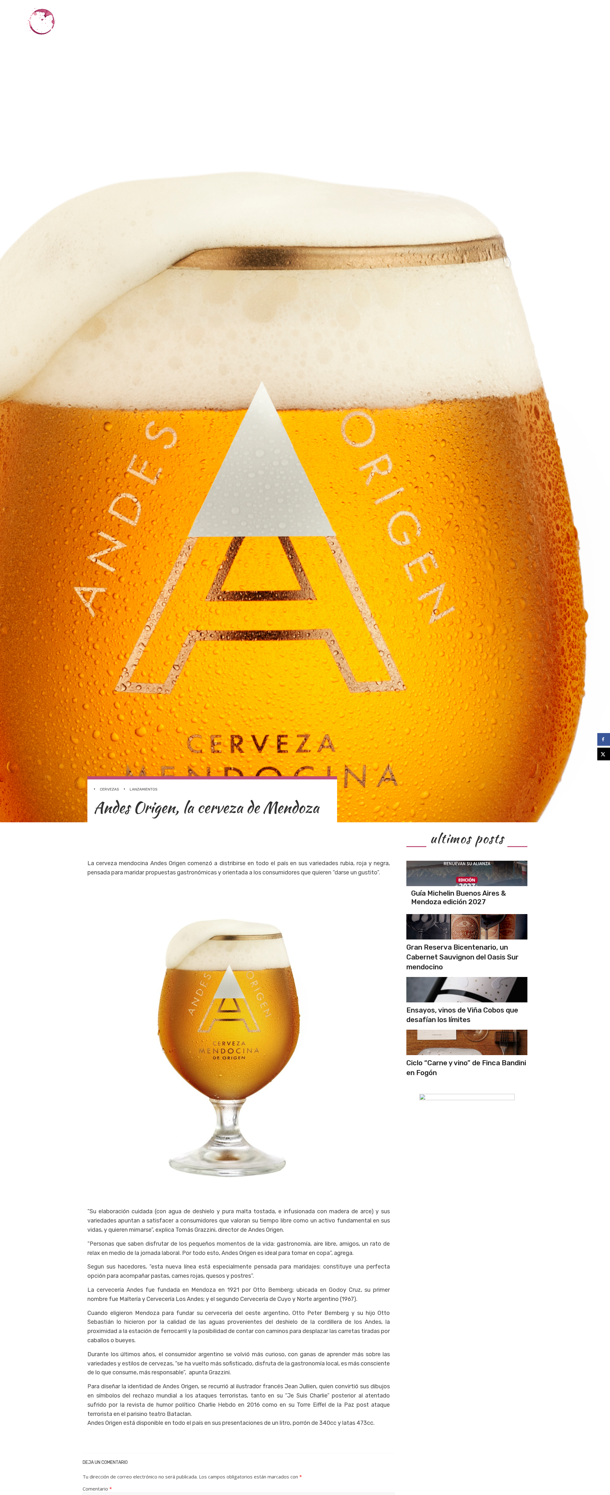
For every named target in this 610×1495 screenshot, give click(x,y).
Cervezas (500, 21)
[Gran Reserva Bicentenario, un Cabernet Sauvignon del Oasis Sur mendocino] (466, 926)
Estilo (530, 21)
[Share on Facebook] (603, 739)
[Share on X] (603, 754)
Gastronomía (421, 21)
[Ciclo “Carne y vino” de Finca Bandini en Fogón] (466, 1042)
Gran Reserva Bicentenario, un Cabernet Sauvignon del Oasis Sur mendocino (462, 957)
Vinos (388, 21)
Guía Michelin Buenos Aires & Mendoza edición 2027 (458, 897)
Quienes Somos (567, 21)
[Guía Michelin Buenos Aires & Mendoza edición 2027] (466, 873)
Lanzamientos (144, 789)
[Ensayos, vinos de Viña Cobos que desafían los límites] (466, 989)
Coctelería (463, 21)
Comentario (97, 1488)
